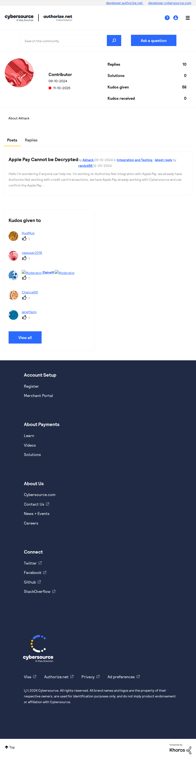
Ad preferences (121, 676)
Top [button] (12, 747)
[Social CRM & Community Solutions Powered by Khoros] (180, 749)
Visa (27, 676)
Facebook (32, 572)
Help (169, 17)
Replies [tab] (31, 140)
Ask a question (154, 40)
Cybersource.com (39, 494)
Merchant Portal (38, 395)
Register (31, 386)
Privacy (88, 676)
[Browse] (185, 18)
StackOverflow (37, 591)
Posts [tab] (12, 140)
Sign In (176, 17)
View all (25, 337)
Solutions (32, 454)
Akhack (88, 160)
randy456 (85, 165)
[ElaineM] (43, 278)
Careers (31, 523)
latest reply (164, 160)
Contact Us (34, 504)
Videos (30, 445)
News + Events (36, 513)
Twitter (30, 563)
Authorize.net (56, 676)
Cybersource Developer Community (19, 18)
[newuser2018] (27, 259)
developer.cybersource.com (169, 3)
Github (30, 582)
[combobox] (70, 40)
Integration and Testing (135, 160)
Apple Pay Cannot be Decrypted (43, 159)
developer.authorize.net (124, 3)
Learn (29, 435)
